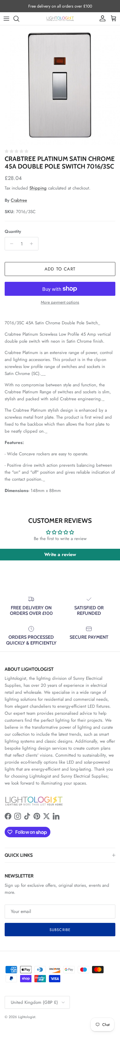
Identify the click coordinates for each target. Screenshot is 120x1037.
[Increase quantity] (33, 243)
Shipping (38, 188)
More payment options (60, 302)
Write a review (60, 554)
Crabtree (19, 200)
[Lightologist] (60, 19)
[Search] (19, 18)
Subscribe (60, 929)
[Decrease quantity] (10, 243)
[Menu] (6, 18)
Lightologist (26, 1017)
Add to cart (60, 269)
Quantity (13, 232)
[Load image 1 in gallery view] (60, 85)
